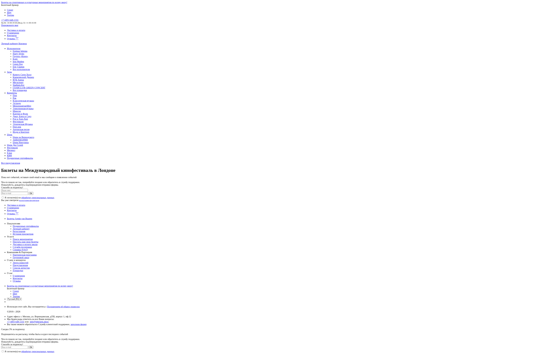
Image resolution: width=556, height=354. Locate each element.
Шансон (17, 111)
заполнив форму (79, 324)
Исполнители (13, 48)
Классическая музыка (23, 100)
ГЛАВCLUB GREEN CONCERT (29, 87)
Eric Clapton (18, 67)
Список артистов (21, 268)
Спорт (10, 10)
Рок (14, 98)
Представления (20, 265)
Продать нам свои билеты (25, 242)
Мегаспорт (18, 82)
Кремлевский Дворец (23, 77)
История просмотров (23, 234)
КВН (9, 155)
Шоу (9, 12)
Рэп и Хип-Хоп (20, 119)
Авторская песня (21, 129)
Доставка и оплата (16, 30)
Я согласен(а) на (29, 197)
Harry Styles (18, 53)
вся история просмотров (29, 200)
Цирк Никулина (21, 142)
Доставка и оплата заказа (25, 244)
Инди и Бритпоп (21, 132)
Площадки (18, 270)
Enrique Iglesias (20, 51)
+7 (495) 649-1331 (15, 321)
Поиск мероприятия (23, 239)
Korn (15, 59)
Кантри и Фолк (20, 114)
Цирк (9, 134)
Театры (10, 15)
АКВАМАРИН (20, 140)
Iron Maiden (18, 61)
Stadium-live (18, 85)
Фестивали (18, 121)
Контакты (12, 35)
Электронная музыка (23, 108)
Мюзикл (11, 150)
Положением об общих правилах (63, 306)
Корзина (23, 43)
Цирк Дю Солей (15, 145)
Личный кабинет (10, 43)
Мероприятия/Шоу (22, 106)
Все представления (10, 163)
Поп (15, 95)
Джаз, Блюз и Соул (22, 116)
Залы (9, 72)
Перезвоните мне (9, 25)
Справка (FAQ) (20, 249)
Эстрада (17, 103)
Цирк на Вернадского (23, 137)
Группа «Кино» (20, 56)
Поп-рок (17, 127)
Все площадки (20, 90)
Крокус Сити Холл (22, 74)
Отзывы (13, 38)
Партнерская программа (25, 255)
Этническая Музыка (23, 124)
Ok (31, 193)
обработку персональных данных (37, 197)
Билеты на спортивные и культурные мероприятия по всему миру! (34, 2)
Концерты (12, 93)
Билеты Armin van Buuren (19, 218)
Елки (9, 153)
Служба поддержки (22, 247)
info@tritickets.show (39, 321)
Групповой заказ (21, 257)
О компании (13, 33)
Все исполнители (21, 69)
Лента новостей (20, 262)
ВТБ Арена (18, 80)
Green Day (18, 64)
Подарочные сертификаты (20, 158)
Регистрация (19, 231)
